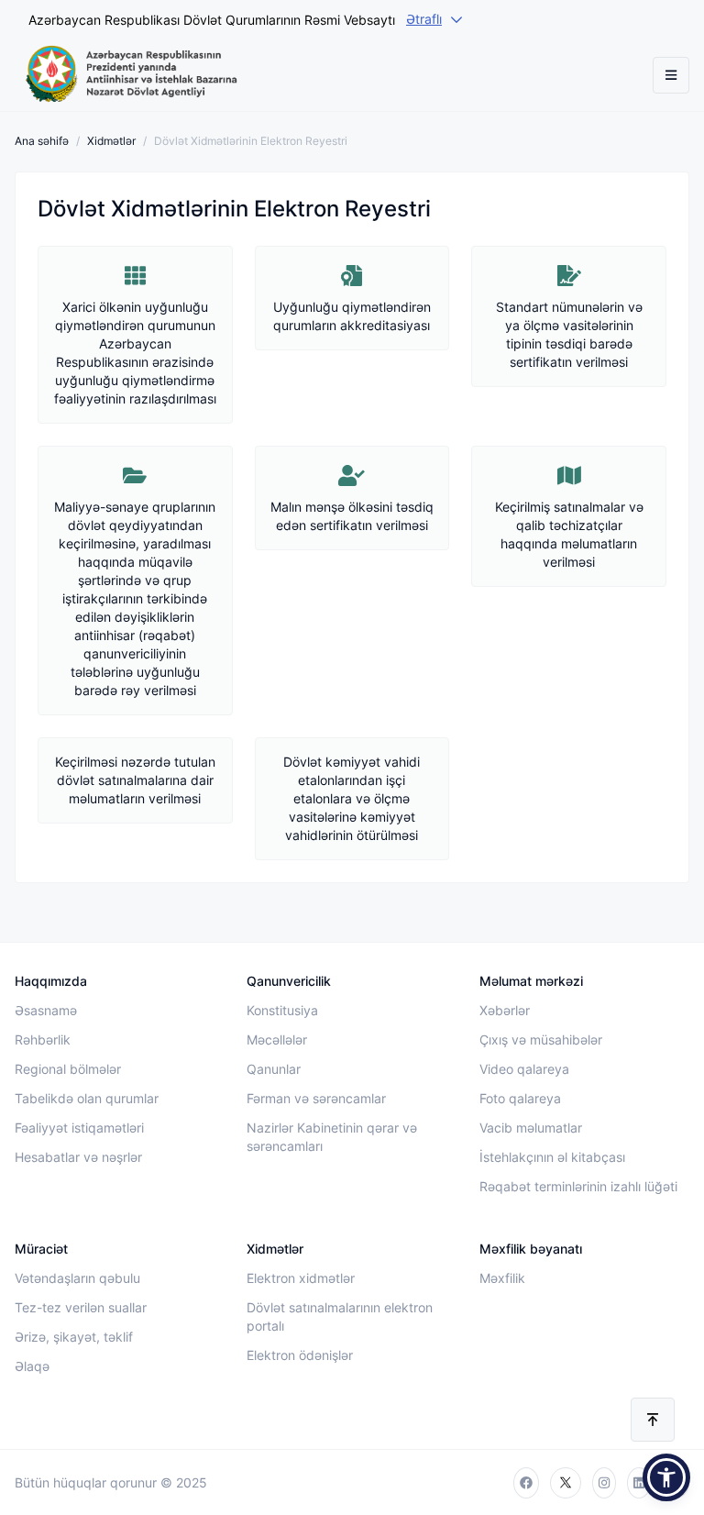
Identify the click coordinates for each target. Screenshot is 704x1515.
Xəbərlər (504, 1010)
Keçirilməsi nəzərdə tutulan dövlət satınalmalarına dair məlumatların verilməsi (135, 780)
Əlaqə (32, 1366)
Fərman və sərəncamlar (316, 1098)
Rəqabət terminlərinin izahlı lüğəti (578, 1186)
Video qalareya (524, 1069)
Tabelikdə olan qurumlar (87, 1098)
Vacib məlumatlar (530, 1127)
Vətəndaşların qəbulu (77, 1278)
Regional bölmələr (68, 1069)
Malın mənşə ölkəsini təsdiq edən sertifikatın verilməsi (352, 516)
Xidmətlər (111, 141)
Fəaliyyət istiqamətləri (79, 1127)
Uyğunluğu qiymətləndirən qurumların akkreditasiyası (352, 316)
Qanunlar (274, 1069)
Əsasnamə (46, 1010)
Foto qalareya (520, 1098)
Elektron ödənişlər (300, 1355)
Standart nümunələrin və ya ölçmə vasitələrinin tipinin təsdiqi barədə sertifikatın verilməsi (569, 334)
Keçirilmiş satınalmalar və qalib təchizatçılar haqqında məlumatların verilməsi (569, 534)
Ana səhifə (42, 141)
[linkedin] (639, 1482)
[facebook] (526, 1482)
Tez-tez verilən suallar (81, 1307)
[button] (666, 1477)
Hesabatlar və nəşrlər (78, 1157)
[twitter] (565, 1482)
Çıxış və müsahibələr (540, 1039)
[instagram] (604, 1482)
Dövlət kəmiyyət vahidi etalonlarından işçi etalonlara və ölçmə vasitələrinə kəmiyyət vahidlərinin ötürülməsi (351, 798)
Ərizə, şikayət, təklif (74, 1336)
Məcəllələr (277, 1039)
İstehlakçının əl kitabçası (552, 1157)
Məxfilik (502, 1278)
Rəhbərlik (43, 1039)
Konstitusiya (282, 1010)
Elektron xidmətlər (301, 1278)
